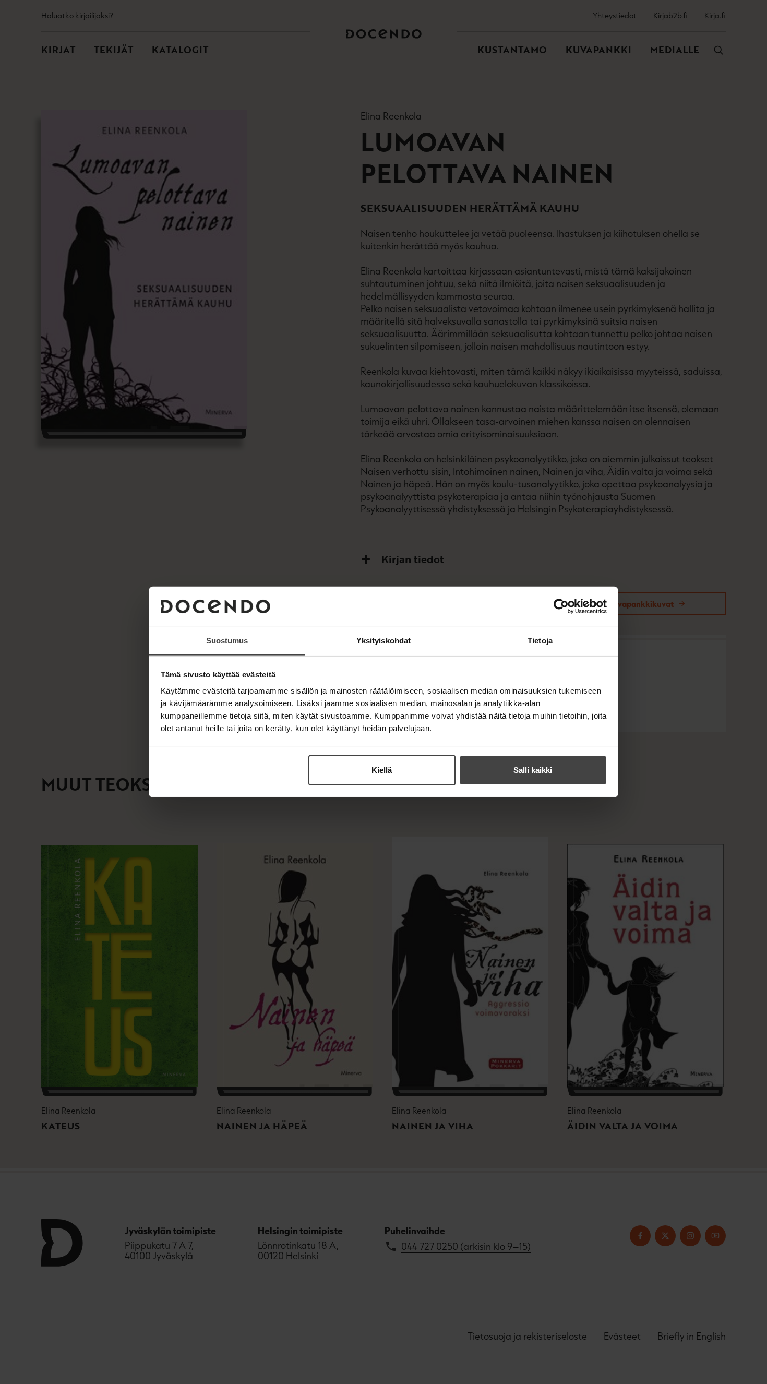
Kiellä (381, 770)
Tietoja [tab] (540, 640)
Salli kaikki (532, 770)
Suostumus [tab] (227, 640)
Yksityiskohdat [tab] (383, 640)
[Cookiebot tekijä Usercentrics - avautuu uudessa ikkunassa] (561, 606)
